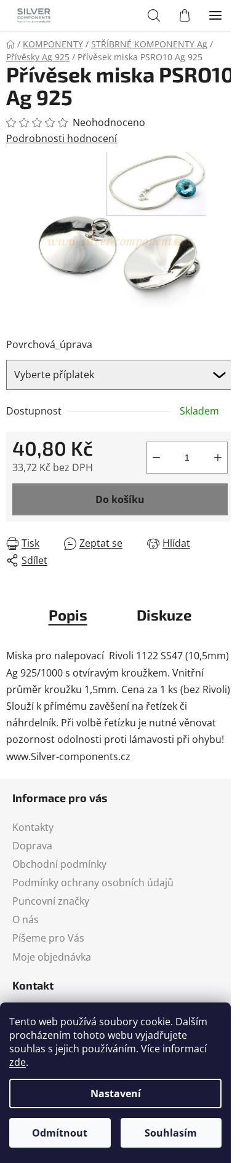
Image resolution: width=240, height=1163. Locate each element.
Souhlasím (171, 1133)
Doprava (32, 845)
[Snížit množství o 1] (156, 457)
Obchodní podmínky (59, 864)
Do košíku (120, 499)
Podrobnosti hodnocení (61, 138)
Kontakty (33, 827)
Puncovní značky (50, 901)
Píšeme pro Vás (48, 938)
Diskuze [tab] (164, 615)
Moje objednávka (51, 957)
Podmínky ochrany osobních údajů (93, 882)
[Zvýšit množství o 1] (218, 457)
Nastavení (115, 1093)
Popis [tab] (68, 615)
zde (17, 1062)
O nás (25, 919)
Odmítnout (59, 1133)
